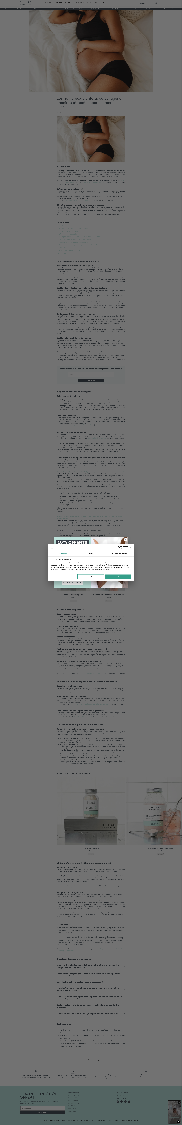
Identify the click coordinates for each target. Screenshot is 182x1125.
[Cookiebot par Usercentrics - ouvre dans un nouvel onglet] (119, 547)
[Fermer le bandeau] (131, 547)
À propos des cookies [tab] (119, 553)
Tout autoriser (118, 577)
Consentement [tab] (62, 553)
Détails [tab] (91, 553)
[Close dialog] (125, 539)
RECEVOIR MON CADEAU (72, 582)
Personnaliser (89, 577)
